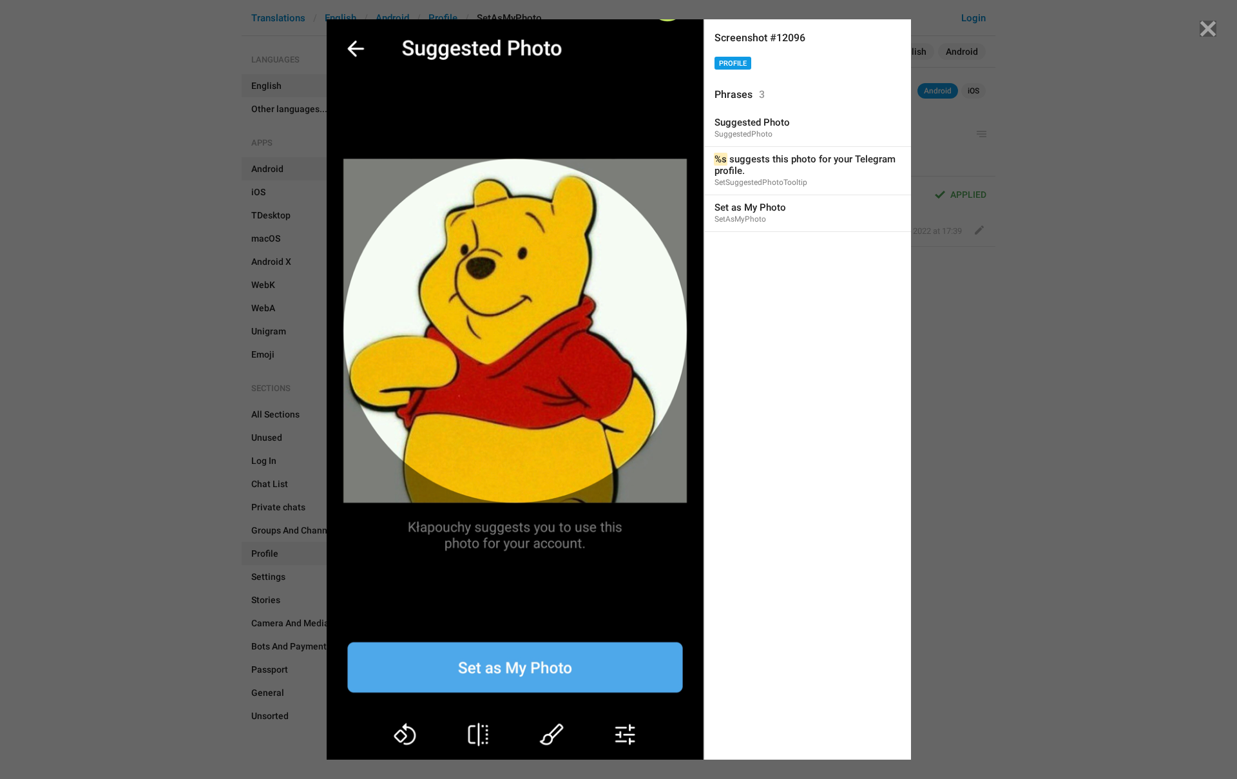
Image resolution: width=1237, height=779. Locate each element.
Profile (733, 63)
